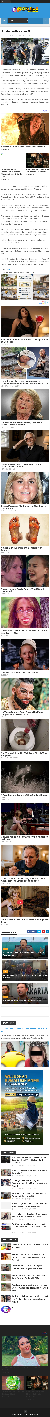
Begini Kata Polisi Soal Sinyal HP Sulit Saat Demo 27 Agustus (22, 1000)
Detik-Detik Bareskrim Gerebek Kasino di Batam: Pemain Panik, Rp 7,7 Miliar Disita (29, 1194)
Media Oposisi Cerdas (31, 1414)
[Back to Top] (25, 1411)
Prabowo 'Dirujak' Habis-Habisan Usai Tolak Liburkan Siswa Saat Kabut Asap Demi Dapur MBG (30, 1205)
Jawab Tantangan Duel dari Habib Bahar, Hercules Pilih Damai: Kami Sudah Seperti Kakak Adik (29, 1215)
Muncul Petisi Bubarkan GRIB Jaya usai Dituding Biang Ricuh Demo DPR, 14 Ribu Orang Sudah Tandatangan (29, 1160)
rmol (10, 270)
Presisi (27, 35)
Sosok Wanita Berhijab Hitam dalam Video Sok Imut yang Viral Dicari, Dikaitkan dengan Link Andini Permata (30, 1299)
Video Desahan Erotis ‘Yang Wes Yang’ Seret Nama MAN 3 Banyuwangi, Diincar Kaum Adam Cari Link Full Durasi (30, 1288)
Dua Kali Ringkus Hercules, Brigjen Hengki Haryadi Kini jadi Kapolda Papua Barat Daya (24, 953)
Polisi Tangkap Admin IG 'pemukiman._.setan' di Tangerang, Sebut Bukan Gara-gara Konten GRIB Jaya (29, 1227)
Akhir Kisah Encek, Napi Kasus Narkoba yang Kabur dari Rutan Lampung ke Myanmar (25, 976)
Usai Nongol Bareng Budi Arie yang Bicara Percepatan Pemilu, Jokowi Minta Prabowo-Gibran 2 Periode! (30, 1183)
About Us (15, 1307)
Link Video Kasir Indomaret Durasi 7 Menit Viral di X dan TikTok (24, 1030)
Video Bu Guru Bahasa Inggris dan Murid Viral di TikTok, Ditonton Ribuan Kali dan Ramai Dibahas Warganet (29, 1257)
